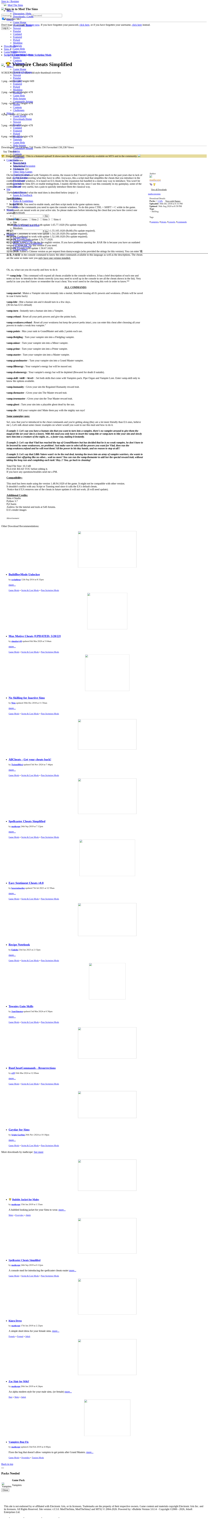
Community (12, 160)
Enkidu (14, 950)
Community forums (23, 54)
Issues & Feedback (22, 195)
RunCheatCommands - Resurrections (32, 1068)
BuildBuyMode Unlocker (24, 574)
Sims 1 (9, 10)
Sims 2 (9, 19)
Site (8, 189)
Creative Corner (21, 174)
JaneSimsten (17, 1011)
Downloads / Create (23, 16)
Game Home (19, 22)
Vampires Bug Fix (19, 1442)
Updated (17, 34)
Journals (17, 183)
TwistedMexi (17, 764)
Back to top (7, 1464)
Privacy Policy (33, 1517)
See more (38, 1152)
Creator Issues (20, 249)
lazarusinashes (18, 888)
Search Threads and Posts (26, 225)
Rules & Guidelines (23, 201)
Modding (17, 42)
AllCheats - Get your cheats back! (30, 759)
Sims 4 (9, 113)
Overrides (25, 1457)
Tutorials (17, 45)
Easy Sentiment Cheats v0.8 (26, 883)
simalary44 (16, 641)
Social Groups (20, 177)
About (16, 198)
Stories (16, 57)
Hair (10, 1397)
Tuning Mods (38, 1457)
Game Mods (14, 590)
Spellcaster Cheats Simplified (27, 821)
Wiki (15, 207)
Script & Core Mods (30, 590)
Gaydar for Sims (19, 1129)
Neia (13, 703)
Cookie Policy (50, 1517)
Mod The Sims (15, 5)
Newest (17, 28)
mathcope (15, 826)
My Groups (19, 180)
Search (9, 209)
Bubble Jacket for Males (25, 1199)
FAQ (15, 204)
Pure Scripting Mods (50, 590)
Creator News (20, 237)
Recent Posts (19, 163)
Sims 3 (9, 66)
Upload (10, 234)
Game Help (19, 48)
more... (12, 585)
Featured (17, 37)
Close (5, 1490)
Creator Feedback (22, 246)
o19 (13, 1073)
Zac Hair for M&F (19, 1381)
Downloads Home (22, 25)
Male (11, 1215)
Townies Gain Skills (21, 1006)
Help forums (19, 51)
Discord (17, 186)
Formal (20, 1336)
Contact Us (16, 1517)
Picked (16, 40)
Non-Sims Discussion (24, 166)
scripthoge (16, 579)
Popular (17, 31)
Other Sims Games (22, 171)
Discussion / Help (22, 13)
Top (6, 1517)
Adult (28, 1215)
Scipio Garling (18, 1135)
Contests (17, 60)
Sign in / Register (10, 1)
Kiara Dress (15, 1320)
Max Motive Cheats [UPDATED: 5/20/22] (35, 636)
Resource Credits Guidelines (27, 243)
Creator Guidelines (22, 240)
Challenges (18, 63)
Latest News (19, 192)
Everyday (19, 1215)
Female (12, 1336)
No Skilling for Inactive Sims (27, 697)
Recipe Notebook (19, 944)
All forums (18, 168)
